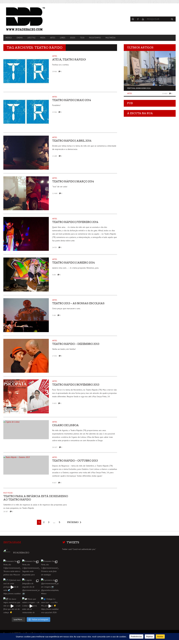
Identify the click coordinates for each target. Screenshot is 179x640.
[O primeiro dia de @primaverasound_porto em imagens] (50, 587)
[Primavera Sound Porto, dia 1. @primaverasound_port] (50, 568)
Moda (42, 38)
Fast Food (8, 493)
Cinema (20, 38)
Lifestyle (31, 38)
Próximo (73, 522)
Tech (82, 38)
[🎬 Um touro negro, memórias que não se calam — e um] (12, 606)
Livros (62, 38)
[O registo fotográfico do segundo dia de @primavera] (31, 587)
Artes (52, 38)
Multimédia (111, 38)
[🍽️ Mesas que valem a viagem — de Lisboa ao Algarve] (31, 606)
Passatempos (95, 38)
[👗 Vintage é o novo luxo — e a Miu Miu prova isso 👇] (50, 606)
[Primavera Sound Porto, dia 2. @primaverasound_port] (31, 568)
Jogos (72, 38)
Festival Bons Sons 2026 (139, 88)
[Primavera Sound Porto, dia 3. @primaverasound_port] (12, 568)
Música (9, 38)
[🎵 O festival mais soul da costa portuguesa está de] (12, 587)
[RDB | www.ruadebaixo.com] (29, 19)
